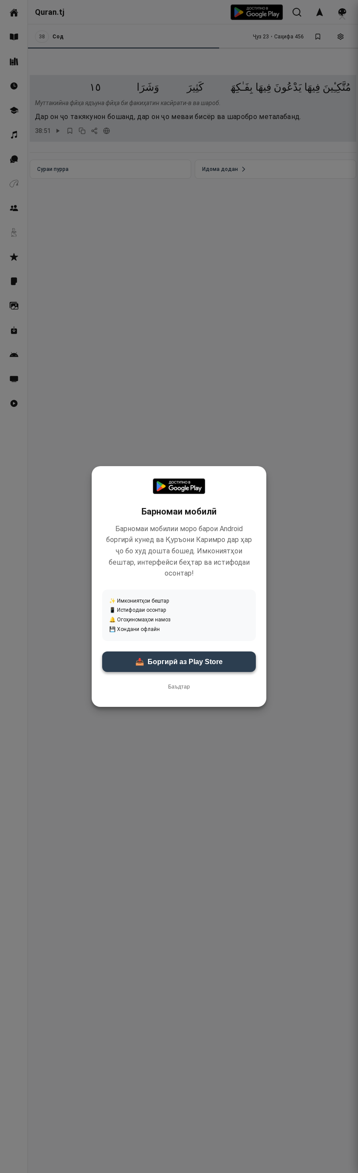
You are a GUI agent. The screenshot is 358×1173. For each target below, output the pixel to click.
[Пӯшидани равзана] (342, 16)
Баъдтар (179, 687)
